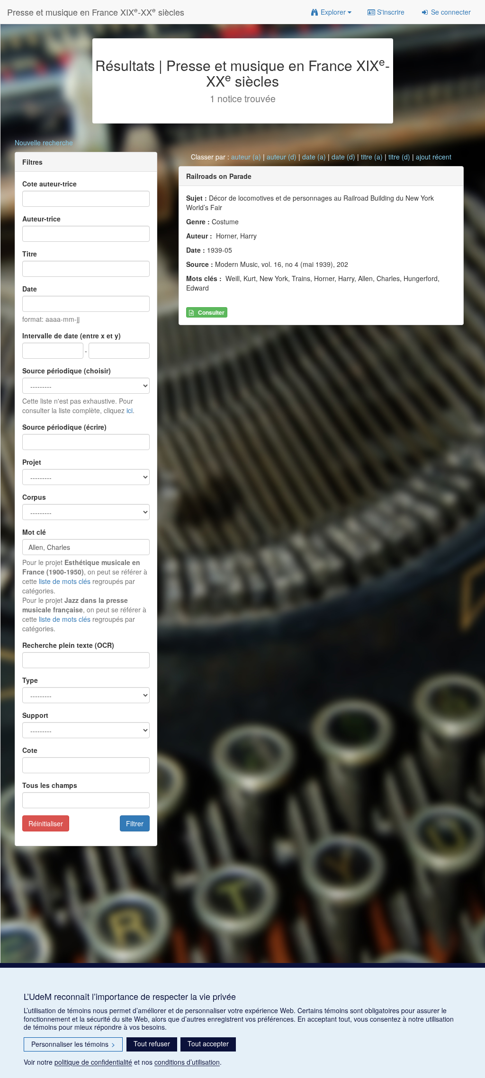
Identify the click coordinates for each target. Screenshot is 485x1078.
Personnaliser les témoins (73, 1044)
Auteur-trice (41, 218)
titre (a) (372, 156)
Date (29, 288)
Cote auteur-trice (49, 183)
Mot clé (34, 532)
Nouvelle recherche (44, 142)
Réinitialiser (45, 823)
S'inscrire (389, 12)
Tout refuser (152, 1043)
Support (35, 715)
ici (129, 410)
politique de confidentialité (93, 1062)
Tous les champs (49, 785)
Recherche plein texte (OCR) (68, 645)
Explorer (333, 12)
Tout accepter (208, 1043)
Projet (31, 462)
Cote (29, 750)
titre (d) (399, 156)
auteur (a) (246, 156)
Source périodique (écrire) (64, 427)
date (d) (343, 156)
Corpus (34, 497)
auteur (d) (281, 156)
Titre (29, 253)
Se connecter (450, 12)
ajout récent (433, 156)
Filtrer (135, 823)
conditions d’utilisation (187, 1062)
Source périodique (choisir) (66, 370)
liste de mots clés (64, 581)
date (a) (314, 156)
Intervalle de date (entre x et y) (71, 335)
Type (30, 680)
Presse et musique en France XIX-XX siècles (95, 11)
